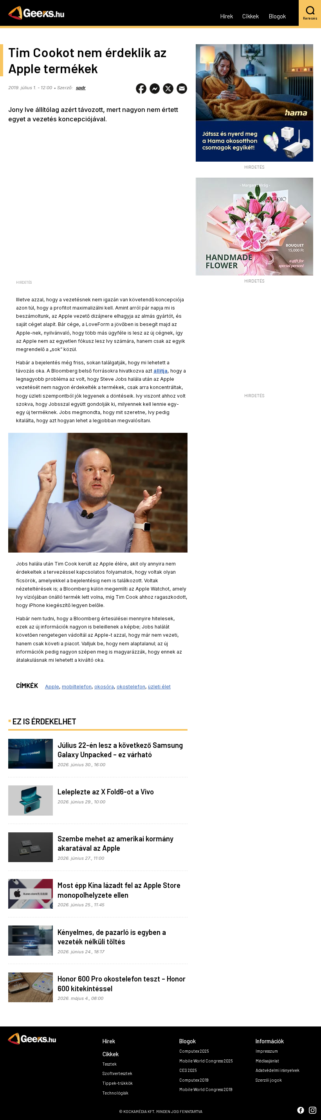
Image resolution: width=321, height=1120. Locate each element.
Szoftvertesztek (117, 1073)
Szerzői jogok (269, 1079)
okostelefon (131, 687)
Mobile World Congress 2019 (206, 1089)
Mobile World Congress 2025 (206, 1060)
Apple (52, 687)
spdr (81, 87)
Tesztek (110, 1063)
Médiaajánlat (267, 1060)
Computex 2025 (194, 1050)
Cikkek (250, 16)
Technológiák (115, 1092)
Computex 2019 (194, 1079)
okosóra (104, 687)
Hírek (226, 16)
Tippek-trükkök (118, 1083)
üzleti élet (159, 687)
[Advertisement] (254, 340)
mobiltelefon (77, 687)
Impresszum (267, 1050)
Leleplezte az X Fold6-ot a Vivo (106, 791)
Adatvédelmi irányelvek (277, 1070)
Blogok (277, 16)
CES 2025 (188, 1070)
